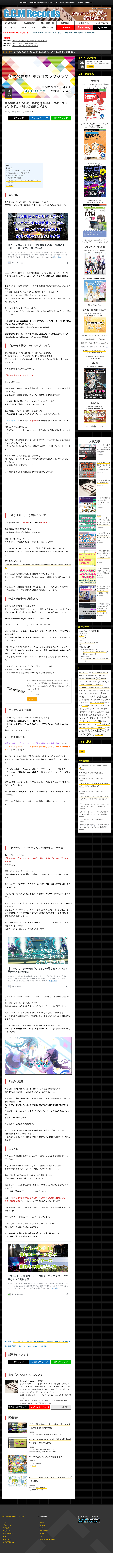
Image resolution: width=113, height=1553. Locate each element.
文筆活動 (93, 727)
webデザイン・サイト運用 (87, 631)
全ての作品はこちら (95, 426)
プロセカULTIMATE (94, 709)
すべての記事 (11, 23)
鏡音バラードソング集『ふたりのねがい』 (94, 343)
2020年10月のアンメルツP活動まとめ (45, 1457)
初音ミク (86, 718)
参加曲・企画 (99, 718)
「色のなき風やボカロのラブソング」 (20, 170)
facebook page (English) (47, 1539)
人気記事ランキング (9, 1542)
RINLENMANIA (89, 678)
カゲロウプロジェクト (88, 700)
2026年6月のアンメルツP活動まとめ (25, 46)
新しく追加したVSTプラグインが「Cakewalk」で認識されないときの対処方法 (40, 1341)
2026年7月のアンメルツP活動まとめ (25, 43)
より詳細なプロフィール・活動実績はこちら (35, 1403)
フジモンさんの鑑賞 (14, 178)
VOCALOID (29, 112)
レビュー (101, 712)
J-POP (34, 1490)
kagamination (100, 672)
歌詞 (101, 727)
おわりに (10, 185)
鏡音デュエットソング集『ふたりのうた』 (94, 347)
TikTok (42, 1533)
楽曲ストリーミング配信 (28, 1400)
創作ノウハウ (102, 23)
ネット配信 (93, 706)
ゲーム (81, 638)
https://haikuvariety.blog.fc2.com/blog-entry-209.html (27, 327)
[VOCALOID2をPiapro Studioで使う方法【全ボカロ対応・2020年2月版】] (17, 1445)
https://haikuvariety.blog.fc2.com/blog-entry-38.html (26, 337)
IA (90, 672)
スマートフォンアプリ (97, 702)
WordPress (85, 687)
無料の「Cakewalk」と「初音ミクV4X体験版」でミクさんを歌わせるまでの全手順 (103, 520)
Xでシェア (18, 118)
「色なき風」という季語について (18, 173)
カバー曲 (102, 700)
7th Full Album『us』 (95, 305)
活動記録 (6, 1528)
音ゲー (99, 734)
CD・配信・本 (47, 23)
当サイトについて (29, 27)
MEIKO (101, 675)
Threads (42, 1525)
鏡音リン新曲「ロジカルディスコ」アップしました (30, 1346)
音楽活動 (38, 1463)
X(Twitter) (102, 27)
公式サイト (90, 66)
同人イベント (94, 719)
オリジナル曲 (96, 696)
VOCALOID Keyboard (22, 609)
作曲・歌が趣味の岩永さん (16, 175)
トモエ (85, 706)
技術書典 (84, 727)
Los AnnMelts (91, 675)
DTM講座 (65, 23)
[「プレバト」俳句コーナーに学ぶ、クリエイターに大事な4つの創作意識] (17, 1429)
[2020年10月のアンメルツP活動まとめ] (17, 1464)
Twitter (42, 1522)
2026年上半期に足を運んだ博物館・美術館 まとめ (29, 41)
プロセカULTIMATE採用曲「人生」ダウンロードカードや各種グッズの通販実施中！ (63, 33)
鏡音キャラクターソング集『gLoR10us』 (95, 335)
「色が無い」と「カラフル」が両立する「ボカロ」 (24, 180)
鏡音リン (92, 730)
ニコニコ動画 (61, 1407)
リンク (5, 1536)
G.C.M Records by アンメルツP (13, 1516)
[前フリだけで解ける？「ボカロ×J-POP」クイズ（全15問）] (17, 1483)
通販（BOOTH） (8, 1533)
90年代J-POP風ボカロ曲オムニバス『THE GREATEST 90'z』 (94, 351)
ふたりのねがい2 (92, 693)
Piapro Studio (36, 1452)
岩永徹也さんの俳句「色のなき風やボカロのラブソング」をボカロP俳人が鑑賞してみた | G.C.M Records (56, 2)
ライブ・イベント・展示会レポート (94, 652)
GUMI (83, 672)
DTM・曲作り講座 (41, 1449)
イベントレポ (11, 27)
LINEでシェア (61, 118)
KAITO (83, 675)
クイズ (38, 1487)
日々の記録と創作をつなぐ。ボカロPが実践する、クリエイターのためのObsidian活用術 (103, 608)
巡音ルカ (103, 724)
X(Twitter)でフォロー (18, 1407)
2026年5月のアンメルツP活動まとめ (91, 791)
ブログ (5, 1522)
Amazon (32, 699)
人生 (94, 715)
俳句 (13, 112)
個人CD (103, 715)
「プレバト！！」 (59, 273)
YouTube (65, 27)
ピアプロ (42, 1536)
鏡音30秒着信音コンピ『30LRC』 (95, 339)
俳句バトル (30, 1175)
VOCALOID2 (52, 1452)
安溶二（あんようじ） (90, 724)
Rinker (34, 691)
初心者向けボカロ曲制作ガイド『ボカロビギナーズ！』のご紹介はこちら (94, 241)
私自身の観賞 (12, 183)
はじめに (10, 168)
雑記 (80, 645)
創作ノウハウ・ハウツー (46, 1434)
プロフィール (7, 1525)
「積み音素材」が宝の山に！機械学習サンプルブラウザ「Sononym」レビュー (103, 555)
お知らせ (82, 633)
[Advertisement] (38, 143)
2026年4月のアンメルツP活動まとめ (91, 819)
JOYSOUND (53, 1400)
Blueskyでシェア (40, 118)
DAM (61, 1400)
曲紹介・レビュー (88, 654)
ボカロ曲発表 (29, 23)
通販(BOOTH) (84, 27)
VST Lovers (97, 684)
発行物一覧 (6, 1531)
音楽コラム (84, 23)
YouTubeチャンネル (40, 1407)
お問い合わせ (47, 27)
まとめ (34, 1465)
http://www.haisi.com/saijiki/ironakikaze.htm (23, 532)
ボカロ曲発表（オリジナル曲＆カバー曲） (96, 658)
